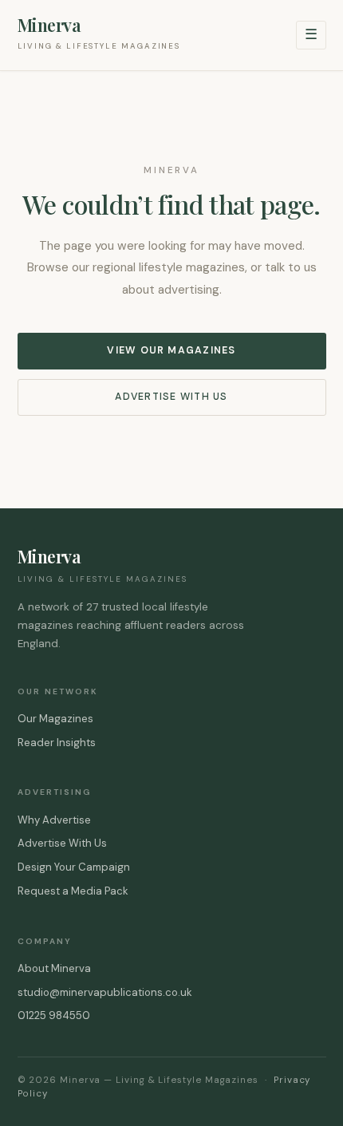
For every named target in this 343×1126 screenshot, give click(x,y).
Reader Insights (57, 742)
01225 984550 (54, 1015)
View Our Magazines (171, 350)
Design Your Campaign (74, 867)
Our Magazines (55, 718)
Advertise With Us (171, 396)
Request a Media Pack (73, 891)
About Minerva (54, 968)
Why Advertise (54, 820)
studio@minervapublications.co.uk (105, 992)
